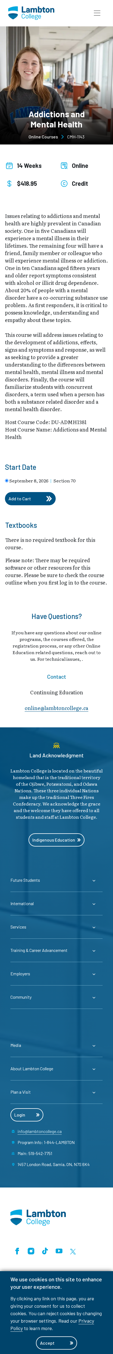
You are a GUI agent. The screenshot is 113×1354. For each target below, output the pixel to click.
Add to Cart (20, 498)
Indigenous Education (53, 839)
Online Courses (43, 136)
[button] (97, 13)
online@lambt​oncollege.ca (56, 708)
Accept (47, 1342)
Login (19, 1114)
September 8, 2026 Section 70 (42, 480)
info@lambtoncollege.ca (40, 1131)
